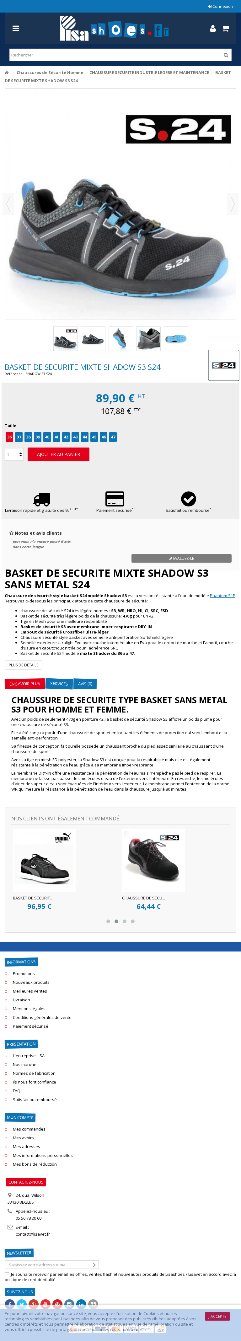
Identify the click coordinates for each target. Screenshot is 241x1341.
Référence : (14, 373)
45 (94, 437)
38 (28, 437)
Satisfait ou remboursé (188, 510)
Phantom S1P (222, 595)
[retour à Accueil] (6, 73)
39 (37, 437)
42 (66, 437)
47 (113, 437)
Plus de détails (23, 665)
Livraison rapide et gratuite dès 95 (41, 510)
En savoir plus (24, 684)
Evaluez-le (183, 558)
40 (47, 437)
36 (9, 437)
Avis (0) (85, 684)
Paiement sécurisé (114, 510)
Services (59, 684)
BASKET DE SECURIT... (97, 898)
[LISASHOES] (114, 28)
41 (56, 437)
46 (103, 437)
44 (85, 437)
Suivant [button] (232, 204)
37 (19, 437)
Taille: (12, 425)
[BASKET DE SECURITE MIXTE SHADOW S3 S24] (66, 339)
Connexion (222, 6)
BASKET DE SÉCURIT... (206, 898)
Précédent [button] (8, 204)
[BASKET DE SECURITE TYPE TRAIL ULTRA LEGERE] (108, 860)
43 (75, 437)
